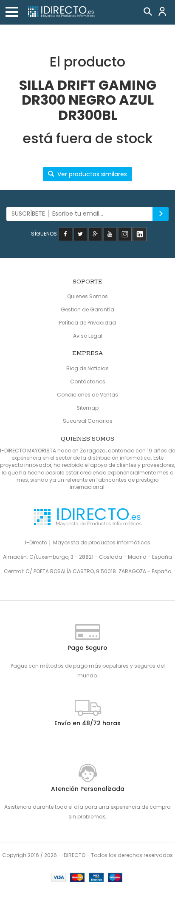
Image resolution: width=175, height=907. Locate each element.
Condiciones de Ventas (87, 394)
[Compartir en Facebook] (65, 233)
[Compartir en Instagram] (125, 233)
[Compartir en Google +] (95, 233)
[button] (12, 12)
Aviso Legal (87, 335)
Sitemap (87, 407)
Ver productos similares (92, 174)
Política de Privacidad (87, 322)
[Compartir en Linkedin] (140, 233)
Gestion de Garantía (87, 309)
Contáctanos (87, 381)
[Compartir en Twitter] (80, 233)
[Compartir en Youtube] (110, 233)
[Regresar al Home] (61, 12)
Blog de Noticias (87, 368)
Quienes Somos (87, 296)
